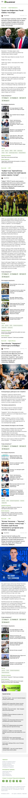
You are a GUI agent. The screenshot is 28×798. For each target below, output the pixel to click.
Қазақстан (10, 327)
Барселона (20, 150)
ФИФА (11, 150)
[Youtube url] (10, 781)
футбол (6, 150)
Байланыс (19, 793)
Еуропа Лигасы (5, 772)
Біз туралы (14, 793)
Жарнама (24, 793)
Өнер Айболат (6, 15)
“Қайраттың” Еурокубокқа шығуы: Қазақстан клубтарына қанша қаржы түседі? (11, 508)
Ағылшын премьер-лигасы (8, 763)
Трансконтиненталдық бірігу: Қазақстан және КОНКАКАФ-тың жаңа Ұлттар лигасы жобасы (13, 704)
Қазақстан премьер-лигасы (9, 761)
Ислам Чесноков (5, 672)
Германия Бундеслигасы (8, 765)
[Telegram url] (13, 781)
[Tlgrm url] (17, 781)
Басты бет (3, 7)
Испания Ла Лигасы (7, 764)
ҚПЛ (3, 150)
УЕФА (15, 150)
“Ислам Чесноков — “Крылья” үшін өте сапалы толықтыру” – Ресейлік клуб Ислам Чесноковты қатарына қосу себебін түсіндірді (12, 514)
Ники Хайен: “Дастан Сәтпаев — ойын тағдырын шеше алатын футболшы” (13, 709)
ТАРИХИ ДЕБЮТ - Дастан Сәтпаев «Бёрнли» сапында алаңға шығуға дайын (12, 749)
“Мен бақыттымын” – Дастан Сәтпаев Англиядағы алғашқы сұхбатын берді (13, 698)
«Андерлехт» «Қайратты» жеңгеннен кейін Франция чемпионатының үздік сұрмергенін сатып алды (13, 732)
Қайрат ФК (4, 327)
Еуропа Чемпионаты (7, 775)
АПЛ (7, 152)
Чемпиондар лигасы (13, 152)
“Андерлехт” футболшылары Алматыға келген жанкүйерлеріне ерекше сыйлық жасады (12, 720)
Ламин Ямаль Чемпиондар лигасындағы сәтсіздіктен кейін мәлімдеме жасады (13, 162)
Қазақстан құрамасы (18, 325)
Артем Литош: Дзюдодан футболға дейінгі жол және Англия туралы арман (13, 333)
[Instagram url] (6, 781)
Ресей (3, 152)
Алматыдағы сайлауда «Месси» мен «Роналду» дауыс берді (13, 744)
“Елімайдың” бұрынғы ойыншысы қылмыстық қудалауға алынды (12, 715)
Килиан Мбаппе (22, 152)
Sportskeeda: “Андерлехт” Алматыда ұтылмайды (12, 337)
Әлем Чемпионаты (6, 774)
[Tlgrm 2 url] (20, 781)
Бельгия (22, 500)
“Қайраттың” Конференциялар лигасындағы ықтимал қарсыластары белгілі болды (12, 726)
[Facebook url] (3, 781)
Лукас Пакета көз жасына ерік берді (9, 157)
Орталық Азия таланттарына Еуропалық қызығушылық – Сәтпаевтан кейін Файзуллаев (13, 738)
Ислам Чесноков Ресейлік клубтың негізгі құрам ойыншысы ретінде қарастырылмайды (12, 681)
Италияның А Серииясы (8, 767)
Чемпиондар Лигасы (7, 771)
